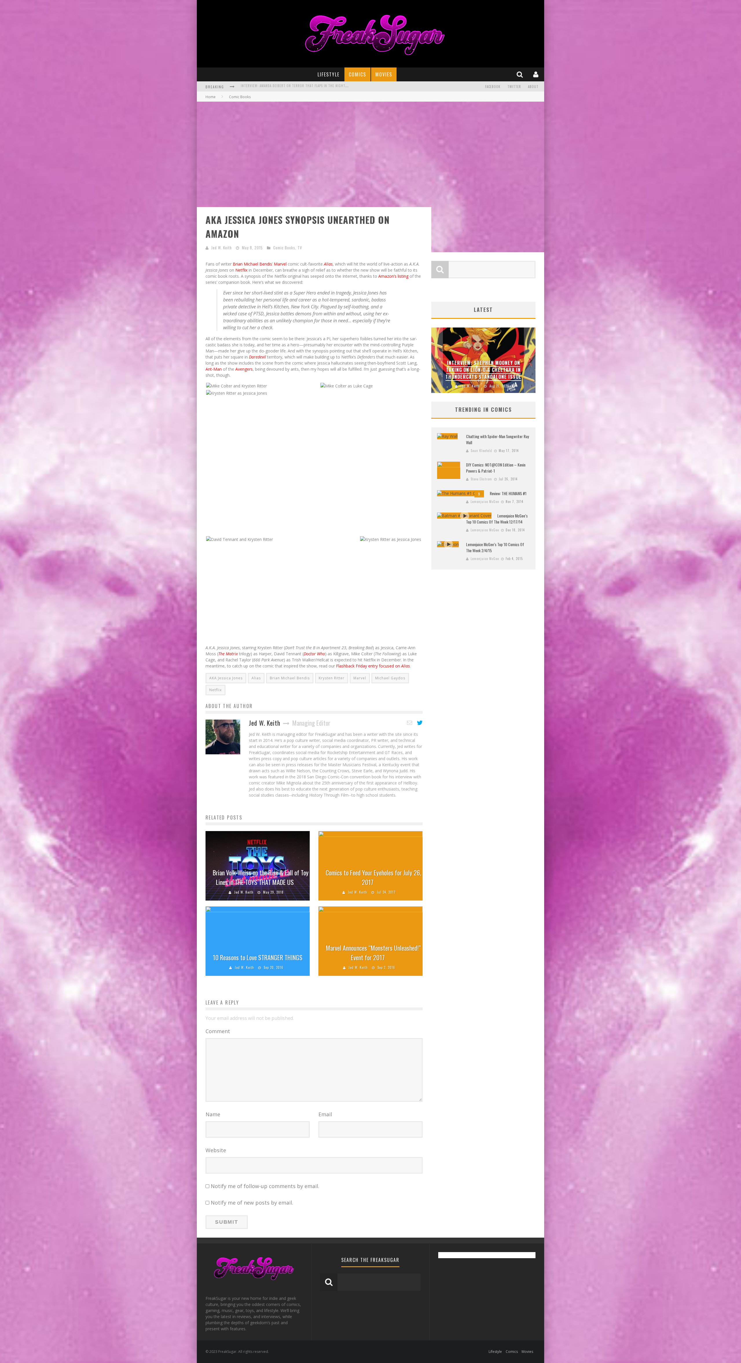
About (533, 86)
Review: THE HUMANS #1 (508, 493)
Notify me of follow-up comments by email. (265, 1186)
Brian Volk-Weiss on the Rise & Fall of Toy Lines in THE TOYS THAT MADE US (261, 877)
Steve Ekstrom (481, 479)
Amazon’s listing (393, 276)
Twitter (514, 86)
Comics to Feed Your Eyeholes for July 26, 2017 (373, 877)
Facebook (492, 86)
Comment (218, 1031)
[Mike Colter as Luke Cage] (346, 385)
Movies (383, 74)
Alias (256, 678)
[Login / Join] (536, 74)
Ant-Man (214, 369)
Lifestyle (329, 74)
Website (216, 1150)
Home (211, 96)
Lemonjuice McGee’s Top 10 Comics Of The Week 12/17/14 (497, 519)
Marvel (280, 264)
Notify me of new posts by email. (252, 1202)
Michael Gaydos (390, 678)
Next (529, 360)
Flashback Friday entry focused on (373, 666)
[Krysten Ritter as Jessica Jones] (237, 392)
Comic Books (284, 247)
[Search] (520, 74)
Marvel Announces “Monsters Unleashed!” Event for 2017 (373, 952)
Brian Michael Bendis (252, 264)
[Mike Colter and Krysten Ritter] (236, 385)
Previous (437, 360)
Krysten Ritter (331, 678)
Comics (357, 74)
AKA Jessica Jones (226, 678)
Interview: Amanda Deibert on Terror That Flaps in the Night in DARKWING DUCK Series (483, 369)
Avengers (244, 369)
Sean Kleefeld (481, 450)
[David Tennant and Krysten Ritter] (240, 538)
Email (325, 1114)
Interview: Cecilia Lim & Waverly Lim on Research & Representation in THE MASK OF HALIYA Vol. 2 (321, 87)
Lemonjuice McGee (485, 501)
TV (300, 247)
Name (213, 1114)
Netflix (241, 270)
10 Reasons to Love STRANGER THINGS (257, 957)
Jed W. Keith (221, 247)
